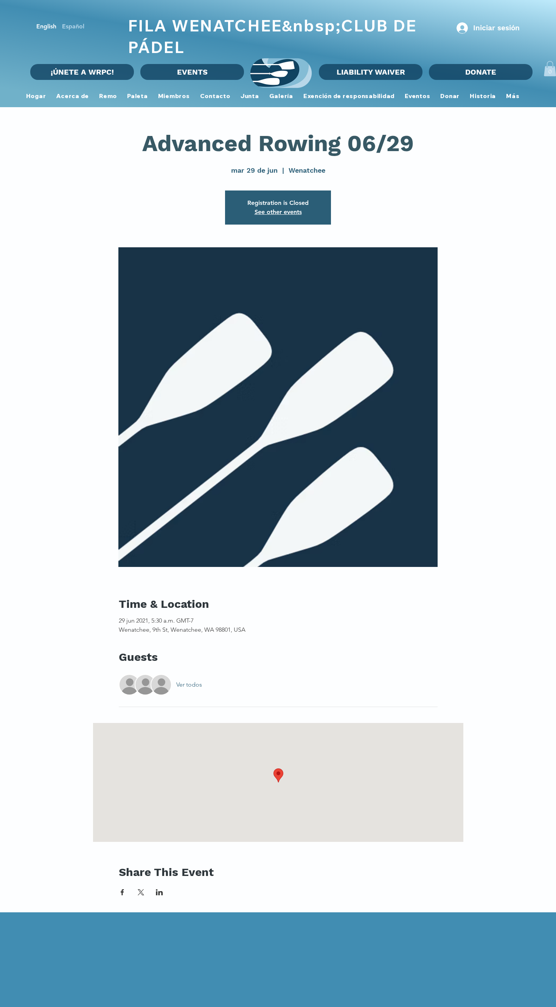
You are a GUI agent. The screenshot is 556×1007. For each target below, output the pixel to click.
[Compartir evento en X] (140, 892)
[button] (173, 96)
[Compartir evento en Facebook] (122, 892)
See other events (278, 211)
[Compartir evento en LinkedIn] (159, 892)
